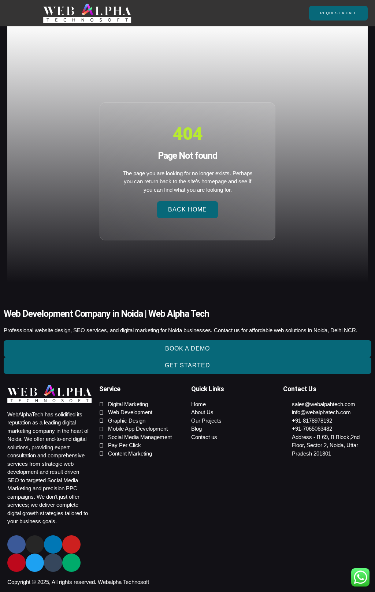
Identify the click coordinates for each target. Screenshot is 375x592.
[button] (16, 13)
